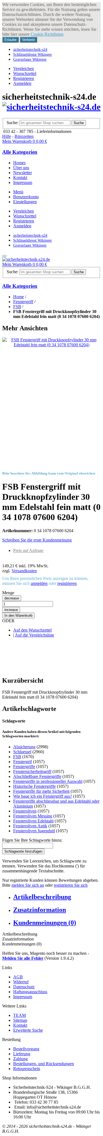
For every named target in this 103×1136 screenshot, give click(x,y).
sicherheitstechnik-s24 (30, 49)
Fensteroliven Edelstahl (33, 821)
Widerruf (21, 981)
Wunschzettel (24, 73)
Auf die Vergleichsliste (34, 635)
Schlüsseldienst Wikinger (32, 54)
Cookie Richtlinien (47, 34)
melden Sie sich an (28, 885)
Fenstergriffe (24, 766)
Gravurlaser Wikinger (30, 59)
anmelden (39, 583)
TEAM (19, 1015)
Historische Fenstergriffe (34, 786)
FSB (17, 306)
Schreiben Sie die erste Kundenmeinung (37, 540)
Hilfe (6, 136)
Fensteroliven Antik (30, 826)
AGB (18, 977)
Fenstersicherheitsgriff (32, 771)
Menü (18, 191)
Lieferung (21, 1053)
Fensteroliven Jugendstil (34, 830)
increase (11, 610)
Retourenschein (26, 1068)
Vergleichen (23, 68)
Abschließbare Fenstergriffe (37, 776)
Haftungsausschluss (30, 991)
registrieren (67, 583)
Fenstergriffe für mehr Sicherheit (41, 791)
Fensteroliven (25, 811)
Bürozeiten (24, 136)
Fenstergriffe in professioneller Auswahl (47, 781)
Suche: (12, 122)
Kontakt (20, 1025)
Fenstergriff (23, 301)
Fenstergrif (22, 761)
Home (18, 296)
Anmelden (22, 83)
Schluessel (22, 751)
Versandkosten (24, 570)
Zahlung (20, 1058)
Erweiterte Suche (28, 1030)
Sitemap (20, 1020)
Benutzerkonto (26, 196)
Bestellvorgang (26, 1048)
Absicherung (24, 746)
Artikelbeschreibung (42, 896)
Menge (8, 592)
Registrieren (23, 78)
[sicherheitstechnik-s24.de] (51, 107)
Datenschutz (24, 986)
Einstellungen (25, 201)
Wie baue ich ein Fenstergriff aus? (42, 796)
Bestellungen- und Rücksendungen (43, 1063)
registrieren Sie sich (71, 885)
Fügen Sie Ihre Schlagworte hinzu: (32, 840)
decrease (11, 598)
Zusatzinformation (39, 909)
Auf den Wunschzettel (32, 630)
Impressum (22, 996)
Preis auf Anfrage (28, 550)
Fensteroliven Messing (32, 816)
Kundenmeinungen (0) (44, 922)
